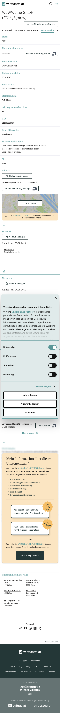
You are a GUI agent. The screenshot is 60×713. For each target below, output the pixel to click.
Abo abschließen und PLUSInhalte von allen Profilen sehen (31, 509)
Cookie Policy (25, 671)
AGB (35, 666)
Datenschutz (10, 671)
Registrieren (36, 660)
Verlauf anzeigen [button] (17, 236)
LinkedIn (51, 671)
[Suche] (51, 4)
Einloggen (23, 660)
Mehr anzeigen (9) (30, 433)
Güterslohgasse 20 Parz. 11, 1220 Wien (18, 182)
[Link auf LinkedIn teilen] (35, 628)
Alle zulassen (30, 395)
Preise (12, 666)
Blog (28, 666)
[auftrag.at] (17, 707)
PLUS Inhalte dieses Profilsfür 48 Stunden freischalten (31, 526)
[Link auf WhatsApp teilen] (30, 628)
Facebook (39, 671)
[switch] (52, 356)
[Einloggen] (56, 4)
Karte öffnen (30, 203)
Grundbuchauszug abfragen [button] (18, 188)
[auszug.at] (43, 707)
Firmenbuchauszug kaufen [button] (38, 53)
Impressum (46, 666)
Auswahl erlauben (30, 404)
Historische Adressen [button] (19, 176)
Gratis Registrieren (30, 555)
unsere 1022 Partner (23, 312)
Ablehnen (30, 412)
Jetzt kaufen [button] (44, 425)
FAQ (20, 666)
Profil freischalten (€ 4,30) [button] (43, 24)
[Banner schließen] (56, 298)
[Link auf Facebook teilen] (25, 628)
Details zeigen (43, 386)
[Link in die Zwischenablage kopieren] (20, 628)
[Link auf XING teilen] (39, 628)
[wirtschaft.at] (13, 4)
